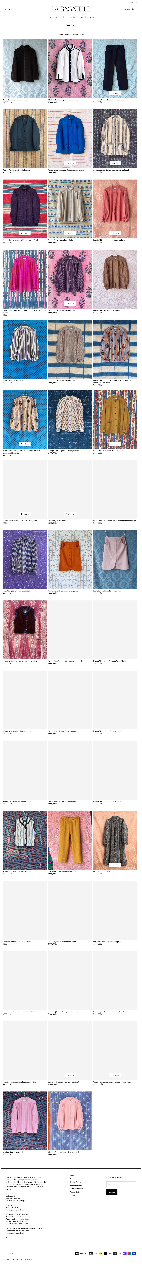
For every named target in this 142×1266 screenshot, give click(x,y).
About (92, 17)
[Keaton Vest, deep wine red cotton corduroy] (25, 629)
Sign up (112, 1192)
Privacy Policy (75, 1192)
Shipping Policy (76, 1185)
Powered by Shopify (25, 1259)
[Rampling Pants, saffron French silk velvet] (25, 1050)
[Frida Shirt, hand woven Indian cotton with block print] (115, 489)
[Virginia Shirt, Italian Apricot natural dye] (70, 1120)
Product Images (64, 34)
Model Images (78, 34)
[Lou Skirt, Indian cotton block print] (25, 910)
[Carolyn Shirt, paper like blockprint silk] (70, 419)
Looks (72, 17)
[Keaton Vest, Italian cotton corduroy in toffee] (70, 629)
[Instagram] (6, 1237)
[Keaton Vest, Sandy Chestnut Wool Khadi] (115, 629)
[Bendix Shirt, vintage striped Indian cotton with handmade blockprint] (115, 349)
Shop (64, 17)
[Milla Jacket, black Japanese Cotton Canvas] (25, 980)
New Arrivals (53, 17)
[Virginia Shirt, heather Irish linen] (25, 1120)
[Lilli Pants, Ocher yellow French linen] (70, 840)
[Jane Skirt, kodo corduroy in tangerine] (70, 559)
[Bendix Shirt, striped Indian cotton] (115, 279)
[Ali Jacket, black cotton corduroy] (25, 68)
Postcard (82, 17)
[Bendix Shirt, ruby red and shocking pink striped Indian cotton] (25, 279)
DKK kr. (132, 2)
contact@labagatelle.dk (15, 1210)
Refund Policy (75, 1182)
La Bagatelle (14, 1259)
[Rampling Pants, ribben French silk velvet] (115, 980)
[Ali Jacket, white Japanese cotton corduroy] (70, 68)
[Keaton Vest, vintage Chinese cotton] (25, 700)
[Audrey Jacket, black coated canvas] (25, 138)
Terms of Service (76, 1189)
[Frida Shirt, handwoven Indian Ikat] (25, 559)
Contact (73, 1195)
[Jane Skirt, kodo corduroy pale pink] (115, 559)
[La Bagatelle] (71, 9)
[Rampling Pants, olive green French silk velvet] (70, 980)
